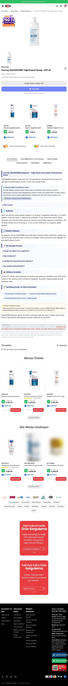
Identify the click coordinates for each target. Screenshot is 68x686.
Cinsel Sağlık (47, 502)
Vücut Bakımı (18, 618)
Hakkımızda (5, 615)
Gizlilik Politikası (31, 640)
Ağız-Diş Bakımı (19, 624)
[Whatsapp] (15, 677)
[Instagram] (7, 677)
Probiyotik (52, 506)
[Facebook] (2, 677)
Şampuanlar (14, 11)
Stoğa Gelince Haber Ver (33, 83)
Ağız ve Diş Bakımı (14, 502)
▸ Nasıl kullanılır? (9, 256)
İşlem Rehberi (5, 621)
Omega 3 (43, 506)
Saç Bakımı (4, 11)
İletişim (3, 618)
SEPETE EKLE (15, 410)
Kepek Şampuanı (26, 11)
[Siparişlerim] (61, 6)
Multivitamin (35, 506)
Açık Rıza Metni (31, 643)
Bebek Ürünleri (36, 502)
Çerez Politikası (31, 646)
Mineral (27, 506)
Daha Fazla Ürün (34, 417)
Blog (2, 624)
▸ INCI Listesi (8, 205)
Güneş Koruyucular (9, 506)
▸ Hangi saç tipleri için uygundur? (16, 251)
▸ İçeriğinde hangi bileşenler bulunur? (18, 261)
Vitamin (34, 510)
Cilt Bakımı (56, 502)
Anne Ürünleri (25, 502)
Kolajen (20, 506)
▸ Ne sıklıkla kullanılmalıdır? (14, 266)
